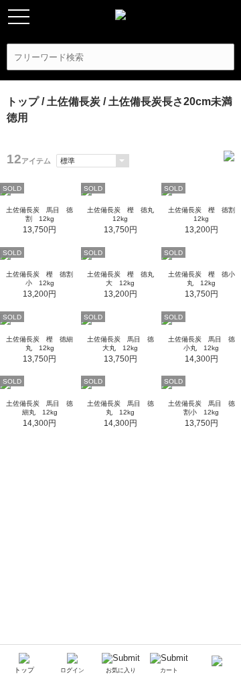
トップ (23, 101)
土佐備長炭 (73, 101)
